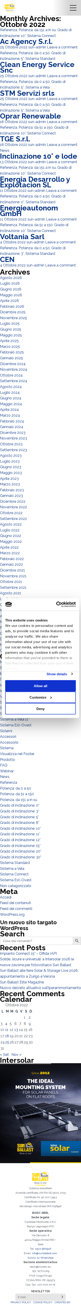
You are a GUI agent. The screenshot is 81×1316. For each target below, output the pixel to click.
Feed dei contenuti (15, 903)
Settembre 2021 (13, 587)
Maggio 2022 (11, 541)
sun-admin (37, 47)
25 (7, 1042)
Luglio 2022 (10, 530)
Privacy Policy (21, 1302)
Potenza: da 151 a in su (37, 30)
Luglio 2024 (10, 392)
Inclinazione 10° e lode (38, 156)
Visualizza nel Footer (17, 754)
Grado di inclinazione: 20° (20, 851)
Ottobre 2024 (11, 375)
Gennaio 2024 (11, 427)
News (4, 150)
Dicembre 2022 (12, 501)
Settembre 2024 (13, 381)
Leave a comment (62, 47)
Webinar (7, 771)
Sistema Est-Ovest (16, 725)
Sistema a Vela (37, 87)
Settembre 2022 (13, 519)
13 (16, 1030)
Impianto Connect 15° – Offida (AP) (28, 953)
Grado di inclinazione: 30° (20, 857)
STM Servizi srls (27, 93)
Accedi (5, 897)
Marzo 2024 (10, 415)
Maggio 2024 (11, 404)
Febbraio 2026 (12, 306)
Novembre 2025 (13, 318)
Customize (37, 697)
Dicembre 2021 (12, 570)
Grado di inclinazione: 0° (19, 805)
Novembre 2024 (13, 369)
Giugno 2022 (10, 536)
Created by (62, 1302)
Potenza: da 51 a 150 (36, 127)
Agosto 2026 (11, 278)
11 (6, 1030)
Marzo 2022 (10, 553)
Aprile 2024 (9, 409)
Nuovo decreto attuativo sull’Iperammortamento (40, 988)
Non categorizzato (15, 886)
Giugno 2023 (10, 467)
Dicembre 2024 (13, 364)
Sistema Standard (40, 58)
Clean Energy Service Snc (37, 67)
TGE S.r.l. (15, 139)
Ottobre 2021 (11, 582)
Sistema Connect (41, 36)
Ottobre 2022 (11, 513)
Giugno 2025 (10, 329)
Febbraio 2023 (12, 490)
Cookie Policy (42, 1302)
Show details (57, 674)
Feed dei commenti (16, 909)
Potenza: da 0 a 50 (34, 53)
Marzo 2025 (10, 346)
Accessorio (9, 742)
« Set (4, 1054)
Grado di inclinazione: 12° (20, 840)
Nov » (16, 1054)
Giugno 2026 (10, 289)
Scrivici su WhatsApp (40, 1257)
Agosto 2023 (11, 455)
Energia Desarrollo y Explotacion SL (35, 182)
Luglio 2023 (10, 461)
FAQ (3, 765)
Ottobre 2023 (11, 444)
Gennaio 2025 (11, 358)
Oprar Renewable (30, 116)
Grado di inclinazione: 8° (19, 822)
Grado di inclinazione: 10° (20, 828)
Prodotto (7, 760)
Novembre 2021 (13, 576)
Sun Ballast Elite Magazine (22, 982)
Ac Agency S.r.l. (26, 41)
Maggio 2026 (11, 295)
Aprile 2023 (9, 478)
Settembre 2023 (13, 450)
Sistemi (6, 731)
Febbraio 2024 (12, 421)
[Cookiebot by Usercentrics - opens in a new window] (57, 604)
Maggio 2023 (11, 473)
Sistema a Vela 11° (14, 719)
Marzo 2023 (10, 484)
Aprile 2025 (9, 341)
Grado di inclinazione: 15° (20, 846)
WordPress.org (12, 914)
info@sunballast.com (44, 1253)
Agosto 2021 (10, 593)
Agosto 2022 (11, 524)
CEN (7, 259)
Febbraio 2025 (12, 352)
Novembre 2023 (13, 438)
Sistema (7, 748)
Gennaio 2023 (11, 496)
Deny (40, 708)
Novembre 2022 (13, 507)
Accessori (8, 736)
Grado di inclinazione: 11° (20, 834)
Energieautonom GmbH (29, 211)
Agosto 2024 (11, 387)
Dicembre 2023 (12, 433)
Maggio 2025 (11, 335)
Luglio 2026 (10, 283)
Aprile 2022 (9, 547)
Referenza (8, 30)
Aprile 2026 (9, 301)
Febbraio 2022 (12, 559)
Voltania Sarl (22, 236)
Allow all (40, 686)
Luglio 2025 (10, 323)
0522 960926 (43, 1248)
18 (7, 1036)
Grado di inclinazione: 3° (19, 811)
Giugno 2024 (10, 398)
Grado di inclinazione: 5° (19, 817)
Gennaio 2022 (11, 564)
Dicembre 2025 (12, 312)
